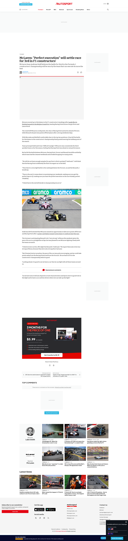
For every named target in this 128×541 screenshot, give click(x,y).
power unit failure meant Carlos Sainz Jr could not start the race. (58, 234)
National (61, 9)
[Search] (107, 9)
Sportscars (70, 9)
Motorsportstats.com (72, 515)
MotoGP (48, 9)
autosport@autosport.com (106, 512)
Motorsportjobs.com (72, 511)
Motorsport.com (71, 513)
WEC (55, 9)
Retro (88, 9)
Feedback (102, 507)
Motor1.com (70, 508)
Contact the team (104, 517)
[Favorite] (77, 72)
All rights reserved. (71, 531)
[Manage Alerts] (53, 365)
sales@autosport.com (105, 519)
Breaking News (80, 9)
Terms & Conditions (55, 529)
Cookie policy (64, 529)
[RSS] (48, 517)
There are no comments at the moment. (51, 387)
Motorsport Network (61, 531)
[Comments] (81, 72)
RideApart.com (70, 518)
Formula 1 (40, 9)
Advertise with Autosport (105, 514)
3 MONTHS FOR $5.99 (25, 4)
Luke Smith (25, 71)
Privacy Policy (72, 529)
